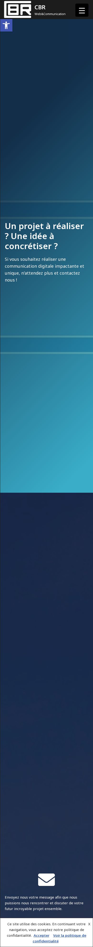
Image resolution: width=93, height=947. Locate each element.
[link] (6, 25)
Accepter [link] (41, 935)
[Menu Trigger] (81, 10)
